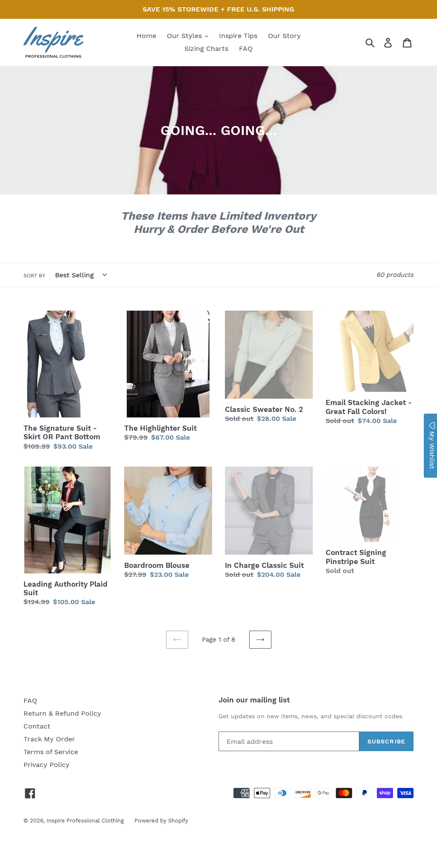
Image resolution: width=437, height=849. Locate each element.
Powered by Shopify (161, 820)
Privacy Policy (46, 765)
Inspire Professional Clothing (85, 820)
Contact (36, 726)
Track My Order (49, 739)
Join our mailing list (254, 700)
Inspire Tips (238, 36)
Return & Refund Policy (62, 713)
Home (146, 36)
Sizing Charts (206, 48)
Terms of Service (50, 752)
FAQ (246, 48)
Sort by (34, 276)
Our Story (284, 36)
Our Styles (185, 36)
